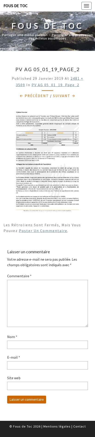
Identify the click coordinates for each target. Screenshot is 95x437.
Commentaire (19, 276)
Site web (14, 378)
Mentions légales (57, 426)
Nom (12, 336)
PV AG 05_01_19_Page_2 (55, 85)
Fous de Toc (15, 5)
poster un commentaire (43, 230)
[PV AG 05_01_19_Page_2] (47, 161)
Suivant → (64, 95)
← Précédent (34, 95)
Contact (79, 426)
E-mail (13, 357)
